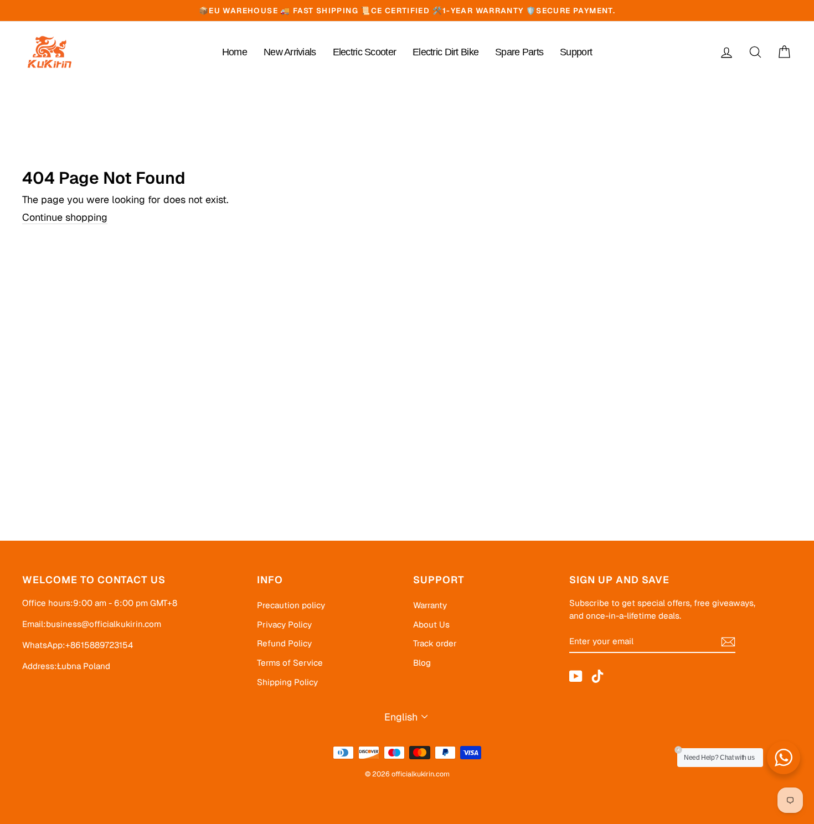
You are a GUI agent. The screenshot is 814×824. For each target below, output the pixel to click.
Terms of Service (290, 662)
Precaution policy (291, 605)
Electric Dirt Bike (445, 52)
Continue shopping (64, 217)
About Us (431, 624)
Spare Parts (519, 52)
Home (234, 52)
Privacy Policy (284, 624)
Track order (435, 643)
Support (576, 52)
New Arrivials (290, 52)
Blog (422, 662)
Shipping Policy (287, 682)
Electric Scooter (364, 52)
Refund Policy (284, 643)
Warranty (430, 605)
